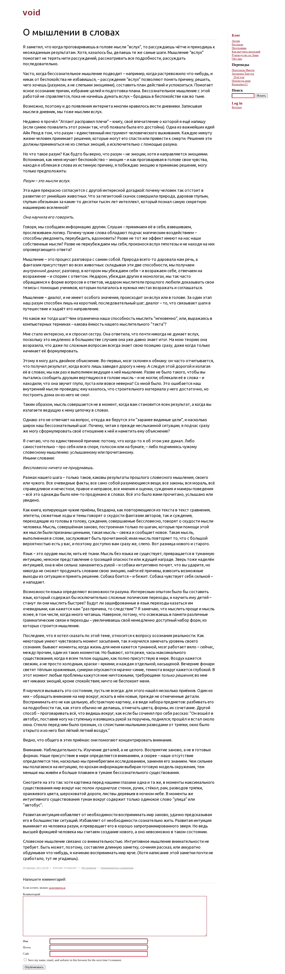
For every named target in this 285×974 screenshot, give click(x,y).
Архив (236, 41)
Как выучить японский (246, 51)
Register (237, 107)
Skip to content (263, 4)
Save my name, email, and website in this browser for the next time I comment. (75, 960)
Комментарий (31, 894)
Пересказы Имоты (243, 70)
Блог (236, 35)
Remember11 (240, 84)
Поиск (237, 90)
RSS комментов (88, 868)
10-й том (238, 77)
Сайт (26, 953)
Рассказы (237, 44)
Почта (27, 947)
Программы (239, 48)
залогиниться (57, 887)
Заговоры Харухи (243, 73)
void (32, 12)
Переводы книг (241, 80)
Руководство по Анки (245, 55)
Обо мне (237, 58)
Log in (237, 103)
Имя (25, 941)
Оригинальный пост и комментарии (117, 868)
